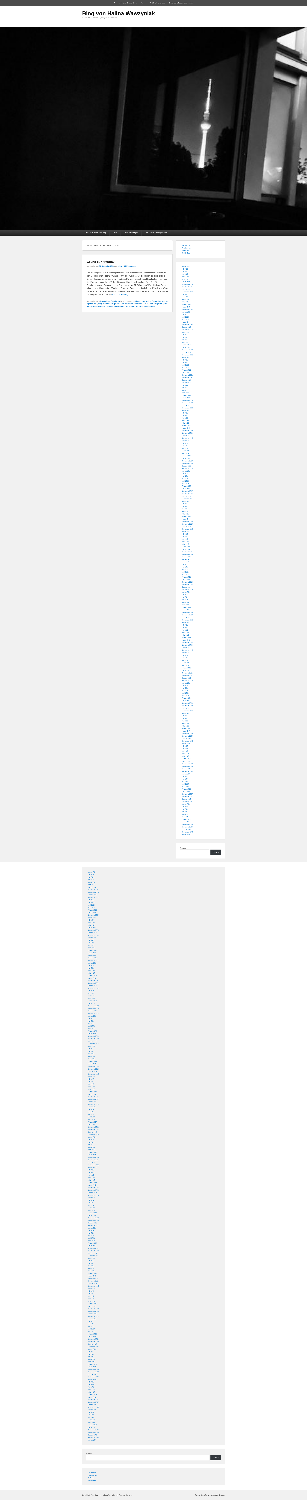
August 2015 (186, 562)
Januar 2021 (186, 398)
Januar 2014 (186, 610)
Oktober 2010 (186, 708)
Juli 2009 (185, 746)
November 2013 (187, 615)
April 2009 (185, 754)
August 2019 (186, 441)
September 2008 (187, 771)
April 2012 (185, 663)
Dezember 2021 (187, 375)
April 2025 (185, 299)
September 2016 (187, 529)
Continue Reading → (121, 294)
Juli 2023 (185, 335)
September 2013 (187, 620)
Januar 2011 (186, 701)
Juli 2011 (185, 685)
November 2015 (187, 554)
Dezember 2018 (187, 461)
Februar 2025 (186, 304)
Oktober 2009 (186, 738)
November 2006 (187, 827)
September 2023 (187, 330)
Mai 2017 (185, 509)
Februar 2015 (186, 577)
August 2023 (186, 332)
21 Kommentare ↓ (130, 266)
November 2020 (187, 403)
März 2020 (185, 423)
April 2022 (185, 365)
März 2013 (185, 635)
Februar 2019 (186, 456)
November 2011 (187, 675)
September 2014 (187, 590)
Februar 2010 (186, 728)
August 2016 (186, 531)
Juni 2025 (185, 297)
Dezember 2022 (187, 350)
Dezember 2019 (187, 430)
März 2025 (185, 302)
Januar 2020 (186, 428)
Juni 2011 (185, 688)
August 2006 (186, 834)
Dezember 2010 (187, 703)
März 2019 (185, 453)
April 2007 (185, 814)
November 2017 (187, 494)
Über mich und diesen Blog (125, 3)
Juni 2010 (185, 718)
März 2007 (185, 817)
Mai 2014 (185, 600)
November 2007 (187, 796)
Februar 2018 (186, 486)
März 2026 (185, 279)
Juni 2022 (185, 362)
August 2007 (186, 804)
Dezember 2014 (187, 582)
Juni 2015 (185, 567)
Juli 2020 (185, 413)
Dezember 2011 (187, 673)
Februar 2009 (186, 759)
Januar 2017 (186, 519)
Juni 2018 (185, 476)
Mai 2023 (185, 340)
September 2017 (187, 499)
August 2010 (186, 713)
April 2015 (185, 572)
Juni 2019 (185, 446)
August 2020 (186, 410)
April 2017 (185, 511)
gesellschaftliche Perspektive (131, 304)
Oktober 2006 (186, 829)
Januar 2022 (186, 372)
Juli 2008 (185, 776)
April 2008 (185, 784)
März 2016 (185, 544)
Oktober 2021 (186, 380)
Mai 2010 (185, 721)
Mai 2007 (185, 812)
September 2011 (187, 680)
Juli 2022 (185, 360)
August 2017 (186, 501)
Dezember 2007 (187, 794)
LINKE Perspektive (155, 304)
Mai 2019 (185, 448)
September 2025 (187, 292)
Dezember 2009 (187, 733)
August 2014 (186, 592)
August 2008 (186, 774)
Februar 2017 (186, 516)
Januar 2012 (186, 670)
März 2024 (185, 319)
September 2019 (187, 438)
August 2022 (186, 357)
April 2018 (185, 481)
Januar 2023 (186, 347)
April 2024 (185, 317)
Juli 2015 (185, 564)
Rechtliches (115, 301)
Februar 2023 (186, 345)
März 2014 (185, 605)
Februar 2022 (186, 370)
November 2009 (187, 736)
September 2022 (187, 355)
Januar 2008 (186, 791)
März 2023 (185, 342)
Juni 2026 (185, 271)
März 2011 (185, 696)
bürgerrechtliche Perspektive (109, 304)
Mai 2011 (185, 690)
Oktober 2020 (186, 405)
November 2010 (187, 706)
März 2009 (185, 756)
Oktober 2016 (186, 526)
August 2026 (186, 266)
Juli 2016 (185, 534)
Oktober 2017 (186, 496)
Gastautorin (186, 245)
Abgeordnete (140, 301)
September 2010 (187, 711)
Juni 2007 (185, 809)
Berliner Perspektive (153, 301)
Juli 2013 (185, 625)
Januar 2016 (186, 549)
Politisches (185, 250)
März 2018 (185, 483)
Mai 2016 (185, 539)
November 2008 (187, 766)
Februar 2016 (186, 547)
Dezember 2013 (187, 612)
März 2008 (185, 786)
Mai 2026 (185, 274)
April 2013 (185, 632)
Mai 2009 (185, 751)
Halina (119, 266)
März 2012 (185, 665)
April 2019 (185, 451)
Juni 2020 (185, 415)
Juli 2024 (185, 314)
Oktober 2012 (186, 648)
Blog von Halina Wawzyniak (118, 13)
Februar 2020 (186, 425)
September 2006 (187, 832)
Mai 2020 (185, 418)
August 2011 (186, 683)
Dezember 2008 (187, 764)
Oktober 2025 (186, 289)
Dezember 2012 (187, 643)
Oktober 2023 (186, 327)
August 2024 (186, 312)
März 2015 (185, 574)
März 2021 (185, 393)
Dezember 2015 (187, 552)
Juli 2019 (185, 443)
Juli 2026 (185, 269)
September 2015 (187, 559)
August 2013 (186, 622)
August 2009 (186, 743)
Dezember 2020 (187, 400)
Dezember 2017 (187, 491)
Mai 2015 (185, 569)
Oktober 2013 (186, 617)
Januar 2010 (186, 731)
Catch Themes (219, 1495)
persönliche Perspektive (115, 306)
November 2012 (187, 645)
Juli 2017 (185, 504)
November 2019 (187, 433)
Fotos (143, 3)
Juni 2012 (185, 658)
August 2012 (186, 653)
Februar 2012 (186, 668)
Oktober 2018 (186, 466)
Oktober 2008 (186, 769)
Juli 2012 (185, 655)
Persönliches (105, 301)
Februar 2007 (186, 819)
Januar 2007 (186, 822)
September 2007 (187, 802)
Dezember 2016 (187, 521)
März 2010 (185, 726)
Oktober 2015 (186, 557)
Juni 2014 (185, 597)
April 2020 (185, 420)
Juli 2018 (185, 473)
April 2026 (185, 277)
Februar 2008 (186, 789)
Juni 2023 (185, 337)
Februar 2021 (186, 395)
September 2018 (187, 468)
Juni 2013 (185, 627)
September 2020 (187, 408)
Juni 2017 (185, 506)
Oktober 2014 (186, 587)
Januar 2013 (186, 640)
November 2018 (187, 463)
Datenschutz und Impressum (181, 3)
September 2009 (187, 741)
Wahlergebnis (130, 306)
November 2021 (187, 377)
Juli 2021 (185, 385)
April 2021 (185, 390)
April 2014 (185, 602)
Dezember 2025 (187, 284)
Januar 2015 (186, 579)
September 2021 (187, 383)
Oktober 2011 (186, 678)
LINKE (145, 304)
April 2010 (185, 723)
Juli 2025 (185, 294)
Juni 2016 (185, 536)
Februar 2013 (186, 637)
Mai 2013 (185, 630)
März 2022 (185, 367)
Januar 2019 (186, 458)
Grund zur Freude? (101, 261)
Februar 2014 (186, 607)
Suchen (183, 848)
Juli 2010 (185, 716)
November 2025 (187, 287)
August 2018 (186, 471)
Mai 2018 (185, 478)
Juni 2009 (185, 749)
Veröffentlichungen (157, 3)
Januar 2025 (186, 307)
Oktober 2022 (186, 352)
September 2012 (187, 650)
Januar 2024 (186, 322)
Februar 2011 (186, 698)
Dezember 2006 (187, 824)
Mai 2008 (185, 781)
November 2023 (187, 324)
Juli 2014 (185, 595)
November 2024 (187, 309)
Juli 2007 (185, 807)
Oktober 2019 (186, 436)
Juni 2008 (185, 779)
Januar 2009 (186, 761)
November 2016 (187, 524)
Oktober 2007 (186, 799)
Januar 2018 (186, 489)
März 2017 (185, 514)
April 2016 (185, 542)
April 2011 (185, 693)
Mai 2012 (185, 660)
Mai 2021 (185, 388)
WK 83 (138, 306)
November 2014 (187, 584)
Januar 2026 (186, 282)
